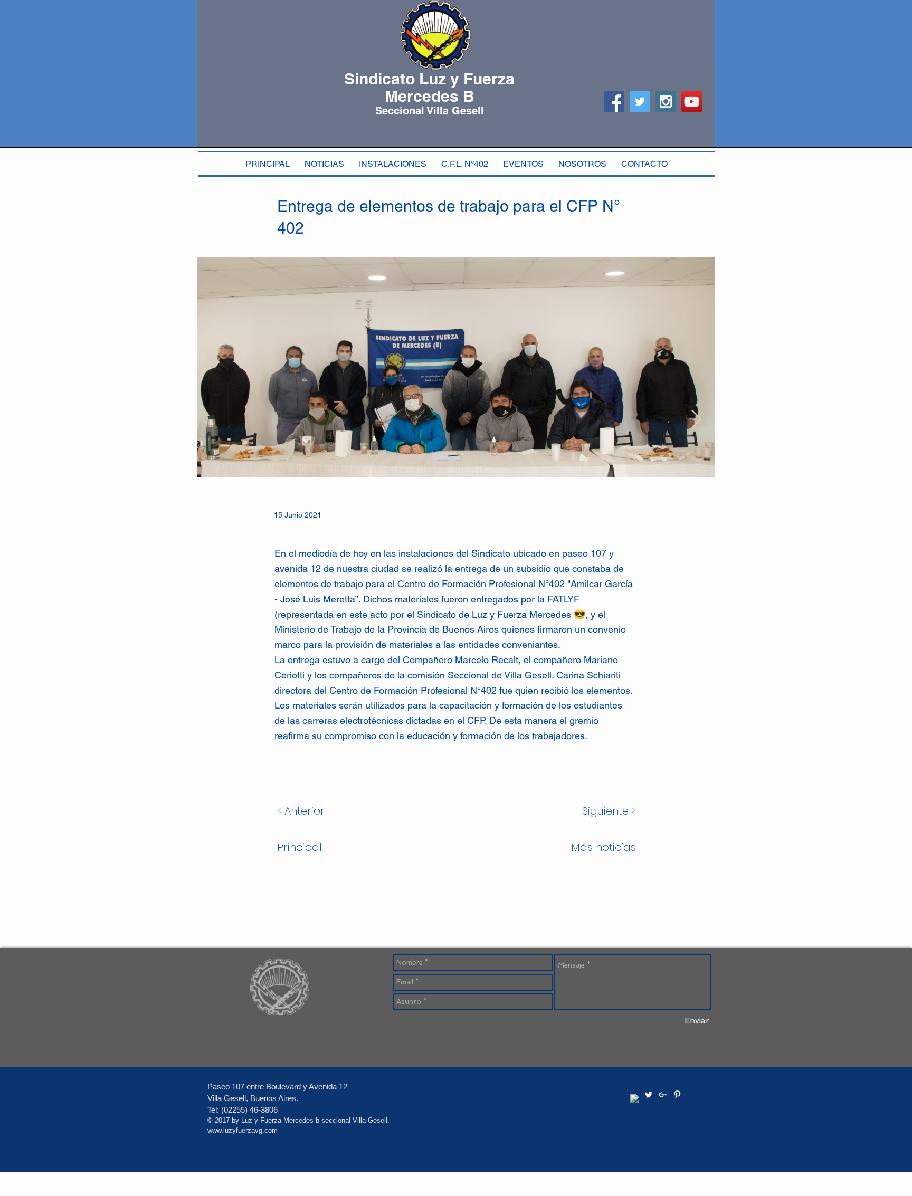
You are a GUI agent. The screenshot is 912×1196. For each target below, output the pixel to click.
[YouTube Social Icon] (691, 101)
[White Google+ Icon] (663, 1094)
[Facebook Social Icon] (614, 101)
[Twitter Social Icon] (640, 101)
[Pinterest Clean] (677, 1094)
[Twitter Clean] (648, 1094)
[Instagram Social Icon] (666, 101)
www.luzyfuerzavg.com (242, 1130)
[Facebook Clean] (634, 1098)
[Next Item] (696, 419)
